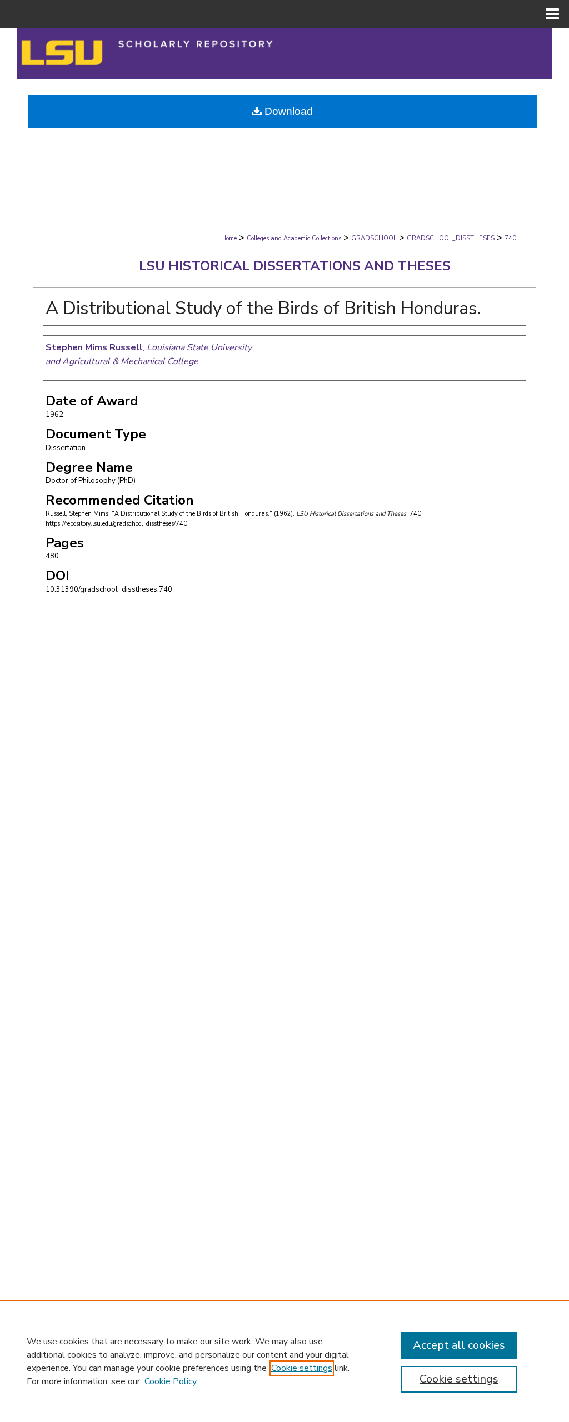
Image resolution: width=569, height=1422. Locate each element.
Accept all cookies (459, 1345)
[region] (284, 1361)
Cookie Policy (170, 1381)
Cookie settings (301, 1368)
